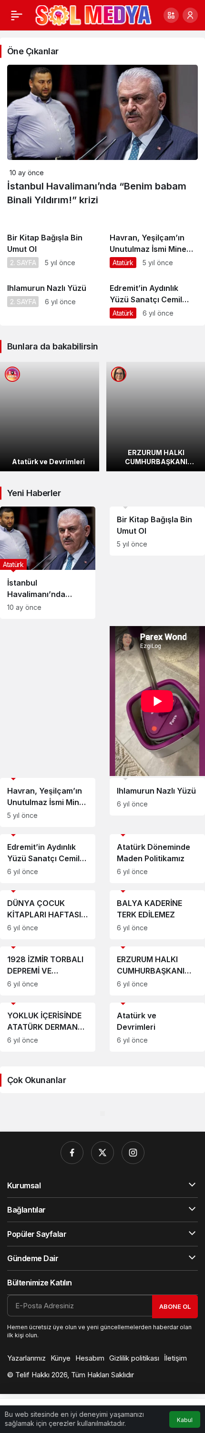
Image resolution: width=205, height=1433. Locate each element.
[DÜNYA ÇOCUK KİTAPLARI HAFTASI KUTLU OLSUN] (47, 914)
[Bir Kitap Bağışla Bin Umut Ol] (51, 250)
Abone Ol (175, 1306)
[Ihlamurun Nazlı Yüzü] (51, 294)
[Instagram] (133, 1152)
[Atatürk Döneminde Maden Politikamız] (157, 858)
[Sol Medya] (93, 14)
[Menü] (16, 15)
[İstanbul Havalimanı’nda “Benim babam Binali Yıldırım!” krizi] (47, 563)
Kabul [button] (185, 1419)
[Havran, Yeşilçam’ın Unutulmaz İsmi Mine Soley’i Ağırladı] (154, 250)
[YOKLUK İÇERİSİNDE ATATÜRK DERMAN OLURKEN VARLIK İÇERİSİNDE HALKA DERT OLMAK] (47, 1027)
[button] (171, 15)
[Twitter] (102, 1152)
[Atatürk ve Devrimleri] (49, 416)
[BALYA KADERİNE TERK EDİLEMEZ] (157, 914)
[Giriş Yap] (190, 15)
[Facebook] (72, 1152)
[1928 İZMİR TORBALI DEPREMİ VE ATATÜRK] (47, 970)
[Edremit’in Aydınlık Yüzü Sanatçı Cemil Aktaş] (154, 300)
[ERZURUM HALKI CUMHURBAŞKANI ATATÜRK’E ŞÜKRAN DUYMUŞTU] (157, 970)
